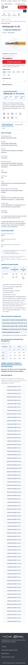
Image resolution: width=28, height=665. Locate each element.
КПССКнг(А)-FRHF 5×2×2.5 (14, 570)
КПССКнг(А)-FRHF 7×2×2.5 (14, 403)
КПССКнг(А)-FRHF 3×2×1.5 (14, 621)
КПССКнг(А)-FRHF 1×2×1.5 (14, 550)
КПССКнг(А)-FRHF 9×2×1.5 (14, 447)
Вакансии (15, 0)
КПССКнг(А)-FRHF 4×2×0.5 (14, 607)
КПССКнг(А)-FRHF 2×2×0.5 (14, 505)
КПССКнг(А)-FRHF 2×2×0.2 (14, 543)
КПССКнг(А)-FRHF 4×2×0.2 (14, 614)
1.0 (23, 72)
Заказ (19, 15)
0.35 (9, 72)
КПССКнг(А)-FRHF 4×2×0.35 (14, 611)
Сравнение (14, 15)
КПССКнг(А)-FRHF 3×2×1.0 (14, 536)
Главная (3, 19)
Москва (4, 0)
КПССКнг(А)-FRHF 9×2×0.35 (14, 492)
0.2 (4, 72)
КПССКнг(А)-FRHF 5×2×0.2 (14, 590)
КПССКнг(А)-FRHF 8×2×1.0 (14, 417)
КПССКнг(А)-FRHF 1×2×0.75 (14, 556)
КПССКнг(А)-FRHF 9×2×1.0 (14, 481)
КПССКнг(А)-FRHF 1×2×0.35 (14, 563)
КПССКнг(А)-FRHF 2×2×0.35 (14, 539)
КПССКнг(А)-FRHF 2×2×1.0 (14, 529)
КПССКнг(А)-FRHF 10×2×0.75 (14, 461)
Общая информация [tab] (7, 124)
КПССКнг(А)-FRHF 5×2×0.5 (14, 584)
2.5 (9, 75)
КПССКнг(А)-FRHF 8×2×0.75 (14, 390)
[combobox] (12, 10)
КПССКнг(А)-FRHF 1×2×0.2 (14, 597)
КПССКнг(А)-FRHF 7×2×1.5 (14, 407)
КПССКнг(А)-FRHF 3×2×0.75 (14, 509)
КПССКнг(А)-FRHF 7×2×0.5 (14, 386)
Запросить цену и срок (14, 62)
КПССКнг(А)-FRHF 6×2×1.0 (14, 434)
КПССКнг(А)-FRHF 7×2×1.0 (14, 410)
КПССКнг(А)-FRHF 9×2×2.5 (14, 475)
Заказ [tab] (3, 128)
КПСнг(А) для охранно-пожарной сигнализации (13, 21)
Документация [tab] (19, 124)
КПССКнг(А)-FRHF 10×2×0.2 (14, 471)
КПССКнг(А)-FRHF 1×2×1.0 (14, 553)
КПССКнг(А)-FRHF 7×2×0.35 (14, 420)
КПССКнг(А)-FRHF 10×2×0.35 (14, 468)
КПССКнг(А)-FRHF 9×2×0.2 (14, 495)
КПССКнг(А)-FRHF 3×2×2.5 (14, 618)
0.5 (14, 72)
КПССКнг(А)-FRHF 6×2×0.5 (14, 441)
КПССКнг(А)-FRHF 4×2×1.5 (14, 567)
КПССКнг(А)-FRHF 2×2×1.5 (14, 526)
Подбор (9, 15)
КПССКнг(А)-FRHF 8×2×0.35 (14, 397)
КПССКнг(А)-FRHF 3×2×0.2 (14, 519)
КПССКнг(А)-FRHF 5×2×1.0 (14, 577)
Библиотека (4, 15)
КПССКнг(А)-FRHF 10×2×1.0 (14, 458)
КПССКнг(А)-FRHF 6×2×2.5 (14, 427)
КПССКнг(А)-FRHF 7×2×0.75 (14, 413)
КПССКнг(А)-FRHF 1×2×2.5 (14, 546)
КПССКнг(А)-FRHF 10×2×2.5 (14, 451)
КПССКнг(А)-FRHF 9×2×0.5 (14, 488)
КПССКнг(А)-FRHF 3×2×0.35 (14, 515)
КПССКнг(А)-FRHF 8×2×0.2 (14, 400)
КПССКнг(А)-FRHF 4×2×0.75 (14, 604)
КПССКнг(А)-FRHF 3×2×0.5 (14, 512)
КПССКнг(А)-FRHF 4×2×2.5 (14, 594)
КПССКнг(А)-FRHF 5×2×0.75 (14, 580)
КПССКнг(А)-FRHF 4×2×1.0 (14, 601)
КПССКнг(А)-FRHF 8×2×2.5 (14, 499)
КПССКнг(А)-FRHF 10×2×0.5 (14, 465)
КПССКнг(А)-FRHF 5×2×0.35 (14, 587)
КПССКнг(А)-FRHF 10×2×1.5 (14, 454)
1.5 (4, 75)
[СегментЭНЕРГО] (9, 7)
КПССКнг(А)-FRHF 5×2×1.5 (14, 573)
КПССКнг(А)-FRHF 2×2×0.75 (14, 533)
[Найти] (24, 10)
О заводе (9, 0)
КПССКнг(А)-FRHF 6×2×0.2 (14, 478)
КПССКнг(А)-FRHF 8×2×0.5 (14, 393)
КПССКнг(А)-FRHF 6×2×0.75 (14, 437)
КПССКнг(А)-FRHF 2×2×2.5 (14, 522)
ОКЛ (19, 0)
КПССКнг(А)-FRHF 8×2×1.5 (14, 502)
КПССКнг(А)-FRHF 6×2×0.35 (14, 444)
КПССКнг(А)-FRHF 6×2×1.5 (14, 431)
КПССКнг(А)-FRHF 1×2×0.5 (14, 560)
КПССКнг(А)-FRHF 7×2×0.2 (14, 424)
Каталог (8, 19)
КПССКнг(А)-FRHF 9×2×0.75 (14, 485)
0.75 (18, 72)
